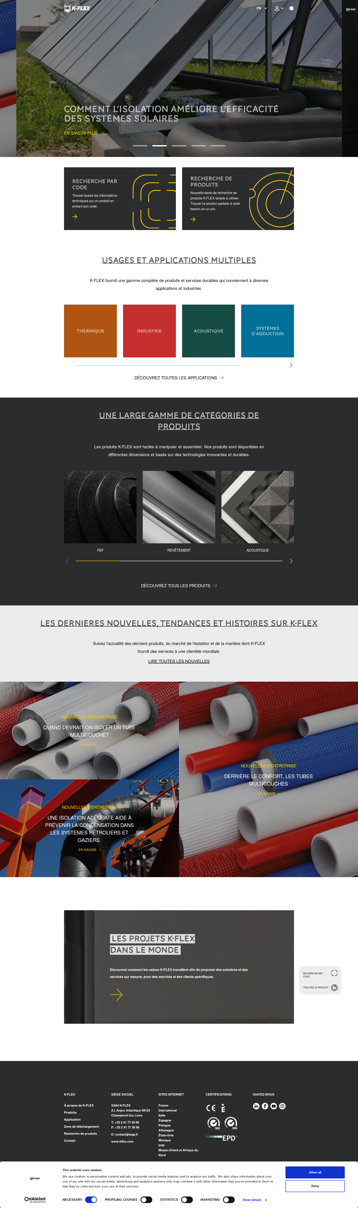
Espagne (164, 1120)
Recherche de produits (80, 1133)
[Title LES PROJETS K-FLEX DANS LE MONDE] (116, 995)
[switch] (146, 1199)
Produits (70, 1112)
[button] (16, 78)
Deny (315, 1186)
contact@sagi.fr (126, 1134)
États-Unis (166, 1135)
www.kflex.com (122, 1141)
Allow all (315, 1172)
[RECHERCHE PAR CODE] (74, 216)
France (163, 1105)
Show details (252, 1200)
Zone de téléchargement (81, 1126)
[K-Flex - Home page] (84, 8)
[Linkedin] (256, 1105)
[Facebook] (265, 1105)
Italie (161, 1115)
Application (72, 1119)
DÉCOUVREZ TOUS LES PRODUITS (175, 585)
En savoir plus (81, 133)
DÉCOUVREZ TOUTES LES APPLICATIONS (175, 378)
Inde (161, 1145)
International (167, 1110)
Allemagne (166, 1130)
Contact (69, 1140)
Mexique (164, 1140)
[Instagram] (282, 1105)
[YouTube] (273, 1105)
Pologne (164, 1125)
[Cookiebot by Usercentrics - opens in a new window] (35, 1200)
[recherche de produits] (192, 219)
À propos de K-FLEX (79, 1105)
